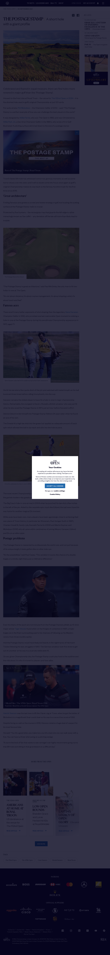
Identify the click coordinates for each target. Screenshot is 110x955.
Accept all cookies (55, 486)
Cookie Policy (55, 494)
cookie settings (59, 490)
